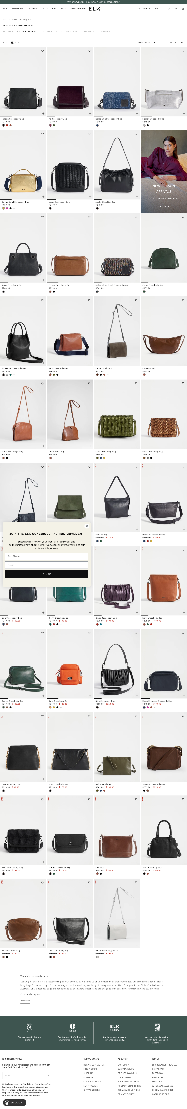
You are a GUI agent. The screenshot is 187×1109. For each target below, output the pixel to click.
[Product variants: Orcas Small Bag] (90, 446)
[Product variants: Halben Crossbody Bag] (43, 113)
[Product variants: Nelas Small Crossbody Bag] (137, 113)
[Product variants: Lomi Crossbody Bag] (90, 945)
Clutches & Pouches (67, 31)
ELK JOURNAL (124, 1077)
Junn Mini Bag (148, 368)
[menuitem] (5, 9)
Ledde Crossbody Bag (59, 202)
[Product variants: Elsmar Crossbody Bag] (184, 113)
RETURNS (88, 1077)
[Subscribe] (48, 1075)
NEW (5, 9)
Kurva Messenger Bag (12, 451)
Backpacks (90, 31)
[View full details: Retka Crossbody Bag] (23, 248)
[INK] (101, 791)
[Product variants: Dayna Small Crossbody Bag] (43, 196)
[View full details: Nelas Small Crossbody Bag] (117, 81)
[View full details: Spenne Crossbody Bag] (164, 747)
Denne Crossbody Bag (12, 701)
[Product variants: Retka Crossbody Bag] (43, 280)
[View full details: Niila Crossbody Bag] (117, 664)
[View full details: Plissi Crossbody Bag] (164, 414)
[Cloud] (97, 957)
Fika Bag (100, 867)
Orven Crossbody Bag (106, 618)
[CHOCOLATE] (97, 375)
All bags (8, 31)
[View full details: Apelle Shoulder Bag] (117, 165)
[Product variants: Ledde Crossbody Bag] (90, 196)
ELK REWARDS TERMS (129, 1081)
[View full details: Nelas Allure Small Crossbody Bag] (117, 248)
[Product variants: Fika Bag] (137, 862)
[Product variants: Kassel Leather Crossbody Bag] (184, 695)
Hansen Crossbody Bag (153, 534)
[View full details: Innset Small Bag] (117, 331)
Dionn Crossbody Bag (59, 618)
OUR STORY (124, 1064)
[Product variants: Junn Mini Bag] (184, 363)
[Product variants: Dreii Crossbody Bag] (90, 779)
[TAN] (10, 125)
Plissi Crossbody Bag (152, 451)
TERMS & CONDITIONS (129, 1090)
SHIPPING (88, 1073)
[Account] (176, 8)
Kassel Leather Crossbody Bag (157, 701)
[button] (43, 49)
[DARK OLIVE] (54, 125)
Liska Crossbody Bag (106, 451)
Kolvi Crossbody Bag (152, 618)
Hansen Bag (101, 534)
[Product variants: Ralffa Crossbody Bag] (43, 862)
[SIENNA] (7, 707)
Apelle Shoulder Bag (105, 202)
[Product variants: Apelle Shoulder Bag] (137, 196)
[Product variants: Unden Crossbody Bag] (90, 862)
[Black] (101, 375)
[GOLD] (3, 208)
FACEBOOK (157, 1073)
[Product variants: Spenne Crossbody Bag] (184, 779)
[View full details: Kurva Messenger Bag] (23, 414)
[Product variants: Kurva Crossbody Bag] (184, 280)
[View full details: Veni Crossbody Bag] (70, 331)
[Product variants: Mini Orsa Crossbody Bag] (43, 363)
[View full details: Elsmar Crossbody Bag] (164, 81)
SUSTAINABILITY (126, 1068)
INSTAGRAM (158, 1068)
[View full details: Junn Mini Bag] (164, 331)
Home (5, 19)
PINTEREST (157, 1077)
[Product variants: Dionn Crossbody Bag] (90, 612)
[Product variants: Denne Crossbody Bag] (43, 695)
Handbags (105, 31)
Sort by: (142, 42)
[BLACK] (3, 125)
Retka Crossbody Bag (12, 285)
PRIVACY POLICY (126, 1094)
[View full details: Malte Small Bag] (117, 747)
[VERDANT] (10, 375)
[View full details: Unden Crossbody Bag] (70, 830)
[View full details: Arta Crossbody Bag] (164, 830)
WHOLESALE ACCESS (162, 1085)
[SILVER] (144, 125)
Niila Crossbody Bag (105, 701)
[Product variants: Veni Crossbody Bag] (90, 363)
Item (17, 42)
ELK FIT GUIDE (90, 1085)
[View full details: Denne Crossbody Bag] (23, 664)
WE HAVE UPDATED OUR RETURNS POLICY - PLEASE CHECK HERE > (93, 2)
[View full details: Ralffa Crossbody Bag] (23, 830)
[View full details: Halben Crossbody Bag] (23, 81)
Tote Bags (46, 31)
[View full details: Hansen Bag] (117, 497)
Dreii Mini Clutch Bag (11, 784)
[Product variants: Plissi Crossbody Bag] (184, 446)
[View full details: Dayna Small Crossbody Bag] (23, 165)
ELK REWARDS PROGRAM (165, 1064)
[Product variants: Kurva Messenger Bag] (43, 446)
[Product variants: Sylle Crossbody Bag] (90, 695)
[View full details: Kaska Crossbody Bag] (70, 497)
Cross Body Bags (26, 31)
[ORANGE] (50, 707)
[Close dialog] (86, 526)
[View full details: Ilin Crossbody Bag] (23, 913)
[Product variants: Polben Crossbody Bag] (90, 280)
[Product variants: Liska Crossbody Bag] (137, 446)
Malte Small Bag (103, 784)
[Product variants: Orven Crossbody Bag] (137, 612)
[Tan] (104, 375)
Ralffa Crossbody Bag (12, 867)
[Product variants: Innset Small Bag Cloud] (137, 945)
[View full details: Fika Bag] (117, 830)
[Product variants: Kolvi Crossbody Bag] (184, 612)
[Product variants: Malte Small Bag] (137, 779)
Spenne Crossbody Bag (153, 784)
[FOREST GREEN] (144, 292)
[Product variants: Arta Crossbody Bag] (184, 862)
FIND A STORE (90, 1068)
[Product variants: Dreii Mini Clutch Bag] (43, 779)
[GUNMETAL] (148, 458)
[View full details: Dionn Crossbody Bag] (61, 624)
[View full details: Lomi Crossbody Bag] (70, 913)
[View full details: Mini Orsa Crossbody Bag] (23, 331)
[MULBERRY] (50, 125)
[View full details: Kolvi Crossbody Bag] (164, 581)
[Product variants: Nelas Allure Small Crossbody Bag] (137, 280)
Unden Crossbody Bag (59, 867)
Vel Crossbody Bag (58, 119)
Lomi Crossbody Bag (58, 950)
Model (6, 42)
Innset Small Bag (104, 368)
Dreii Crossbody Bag (58, 784)
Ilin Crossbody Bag (11, 950)
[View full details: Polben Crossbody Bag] (70, 248)
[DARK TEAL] (101, 624)
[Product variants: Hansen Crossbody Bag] (184, 529)
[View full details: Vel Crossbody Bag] (70, 81)
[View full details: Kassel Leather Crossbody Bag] (164, 664)
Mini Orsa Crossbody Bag (14, 368)
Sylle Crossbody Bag (58, 701)
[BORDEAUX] (7, 125)
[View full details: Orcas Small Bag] (70, 414)
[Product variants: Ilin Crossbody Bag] (43, 945)
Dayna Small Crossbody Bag (15, 202)
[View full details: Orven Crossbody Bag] (117, 581)
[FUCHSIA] (7, 208)
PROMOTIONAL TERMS (129, 1085)
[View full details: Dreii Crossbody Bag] (70, 747)
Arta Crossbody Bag (152, 867)
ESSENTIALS (17, 9)
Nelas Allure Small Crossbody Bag (112, 285)
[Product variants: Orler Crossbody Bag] (43, 612)
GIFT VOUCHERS (91, 1090)
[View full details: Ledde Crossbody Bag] (70, 165)
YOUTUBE (157, 1081)
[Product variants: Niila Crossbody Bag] (137, 695)
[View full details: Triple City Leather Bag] (23, 497)
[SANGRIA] (54, 624)
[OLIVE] (54, 375)
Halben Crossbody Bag (13, 119)
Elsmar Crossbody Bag (153, 119)
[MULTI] (97, 292)
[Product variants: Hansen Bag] (137, 529)
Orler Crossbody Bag (12, 618)
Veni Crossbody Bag (58, 368)
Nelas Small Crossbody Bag (109, 119)
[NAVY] (101, 458)
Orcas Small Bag (56, 451)
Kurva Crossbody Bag (152, 285)
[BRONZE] (144, 458)
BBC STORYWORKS (127, 1073)
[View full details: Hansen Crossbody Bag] (164, 497)
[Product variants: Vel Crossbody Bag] (90, 113)
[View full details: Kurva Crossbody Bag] (164, 248)
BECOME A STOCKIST (162, 1090)
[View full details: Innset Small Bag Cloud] (117, 913)
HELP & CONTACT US (94, 1064)
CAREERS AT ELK (160, 1094)
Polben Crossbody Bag (60, 285)
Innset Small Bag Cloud (107, 950)
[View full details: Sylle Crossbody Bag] (70, 664)
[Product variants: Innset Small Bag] (137, 363)
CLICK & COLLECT (92, 1081)
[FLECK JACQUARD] (97, 125)
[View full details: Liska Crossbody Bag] (117, 414)
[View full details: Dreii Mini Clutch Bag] (23, 747)
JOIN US (47, 574)
